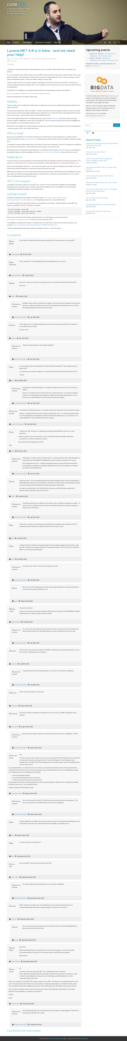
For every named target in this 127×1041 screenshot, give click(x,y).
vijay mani (14, 706)
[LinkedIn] (105, 42)
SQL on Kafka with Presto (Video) (97, 198)
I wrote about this (31, 139)
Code (16, 4)
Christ (13, 496)
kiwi (12, 538)
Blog (8, 42)
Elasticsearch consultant (43, 42)
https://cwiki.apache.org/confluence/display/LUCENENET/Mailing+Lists (35, 225)
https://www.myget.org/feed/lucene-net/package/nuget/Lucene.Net (28, 93)
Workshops (27, 42)
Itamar (16, 940)
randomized (55, 118)
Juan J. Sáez (15, 877)
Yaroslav (13, 919)
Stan (12, 451)
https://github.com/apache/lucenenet (18, 219)
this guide (33, 200)
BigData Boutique (111, 96)
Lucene (37, 59)
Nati (12, 856)
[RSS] (119, 42)
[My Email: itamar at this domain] (100, 42)
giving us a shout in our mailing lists (49, 152)
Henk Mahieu (15, 254)
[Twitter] (109, 42)
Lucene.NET (44, 59)
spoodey (14, 664)
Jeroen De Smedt (16, 793)
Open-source (52, 59)
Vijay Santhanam (16, 275)
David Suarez (15, 1003)
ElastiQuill (84, 1038)
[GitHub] (114, 42)
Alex (12, 380)
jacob (16, 601)
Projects (16, 42)
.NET (32, 59)
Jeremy (13, 338)
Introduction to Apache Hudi (95, 152)
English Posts (26, 59)
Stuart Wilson (15, 961)
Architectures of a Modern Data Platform (99, 176)
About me (57, 42)
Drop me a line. (95, 66)
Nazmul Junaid (15, 622)
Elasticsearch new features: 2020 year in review (101, 182)
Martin (13, 296)
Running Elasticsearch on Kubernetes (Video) (101, 204)
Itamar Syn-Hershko (17, 13)
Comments (13, 61)
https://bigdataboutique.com (95, 116)
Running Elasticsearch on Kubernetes (98, 211)
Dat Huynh (14, 726)
